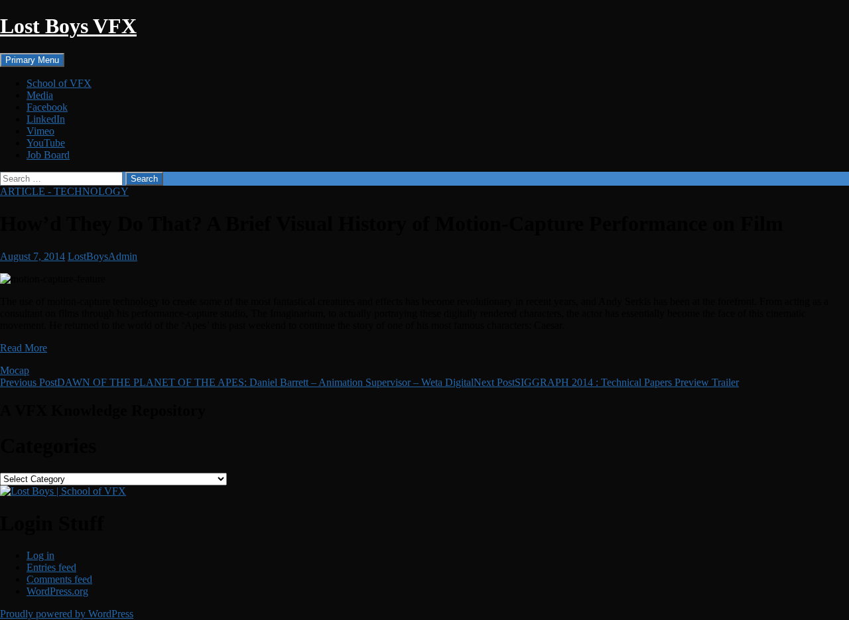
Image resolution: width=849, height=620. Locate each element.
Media (40, 95)
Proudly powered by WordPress (66, 613)
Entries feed (51, 567)
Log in (40, 555)
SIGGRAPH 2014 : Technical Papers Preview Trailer (606, 382)
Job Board (48, 154)
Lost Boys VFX (68, 26)
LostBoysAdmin (102, 256)
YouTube (46, 143)
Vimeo (40, 131)
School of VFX (59, 83)
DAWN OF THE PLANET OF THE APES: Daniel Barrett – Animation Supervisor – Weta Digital (237, 382)
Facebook (47, 107)
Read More (23, 347)
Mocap (14, 370)
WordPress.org (57, 591)
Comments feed (59, 579)
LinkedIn (46, 119)
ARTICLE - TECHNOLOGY (64, 191)
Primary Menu (32, 60)
